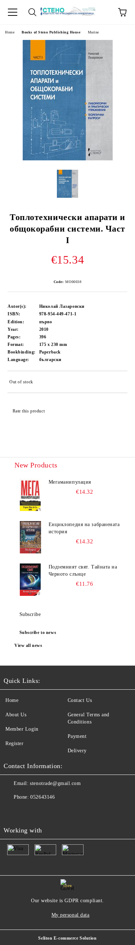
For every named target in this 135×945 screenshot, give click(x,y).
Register (14, 743)
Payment (77, 736)
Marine (93, 32)
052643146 (42, 797)
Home (9, 32)
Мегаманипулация (70, 482)
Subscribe (30, 614)
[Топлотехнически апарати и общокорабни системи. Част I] (68, 158)
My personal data (70, 915)
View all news (28, 645)
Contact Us (80, 700)
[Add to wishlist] (117, 383)
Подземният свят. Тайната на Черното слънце (83, 570)
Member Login (22, 729)
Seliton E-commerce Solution (67, 938)
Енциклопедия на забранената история (84, 528)
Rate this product (29, 411)
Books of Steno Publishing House (51, 32)
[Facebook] (13, 811)
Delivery (77, 750)
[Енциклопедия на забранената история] (30, 537)
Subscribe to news (38, 632)
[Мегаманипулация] (30, 495)
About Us (15, 714)
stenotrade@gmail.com (55, 783)
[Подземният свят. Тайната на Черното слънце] (30, 579)
